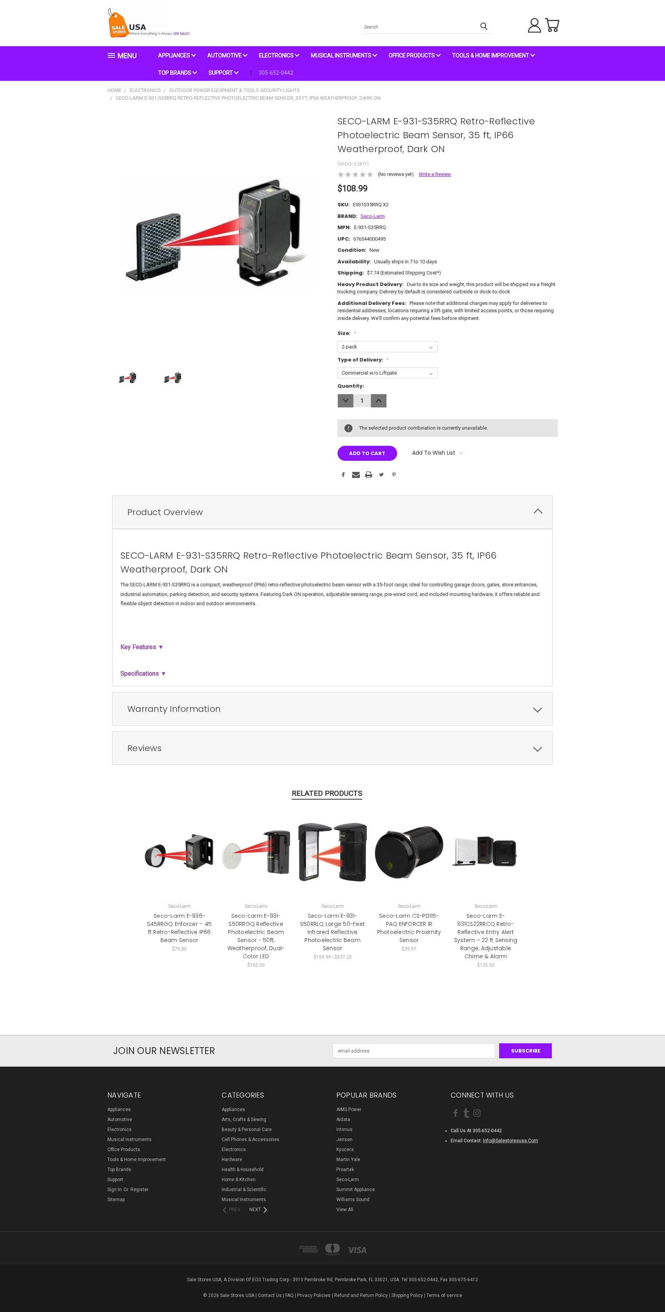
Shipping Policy (407, 1295)
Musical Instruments (342, 55)
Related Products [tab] (327, 793)
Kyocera (345, 1149)
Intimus (344, 1129)
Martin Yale (348, 1159)
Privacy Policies (314, 1295)
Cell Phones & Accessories (250, 1139)
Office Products (412, 55)
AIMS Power (348, 1109)
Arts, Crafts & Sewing (244, 1119)
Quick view (179, 845)
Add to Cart (256, 858)
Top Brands (175, 73)
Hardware (232, 1159)
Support (221, 73)
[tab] (332, 512)
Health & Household (243, 1169)
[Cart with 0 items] (552, 25)
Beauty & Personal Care (247, 1129)
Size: (347, 333)
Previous (645, 1288)
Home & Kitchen (239, 1179)
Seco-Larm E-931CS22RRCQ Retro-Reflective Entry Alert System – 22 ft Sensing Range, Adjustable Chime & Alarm (486, 936)
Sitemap (116, 1199)
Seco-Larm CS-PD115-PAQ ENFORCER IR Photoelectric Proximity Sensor (409, 928)
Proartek (345, 1169)
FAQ (289, 1295)
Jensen (344, 1139)
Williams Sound (352, 1199)
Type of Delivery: (363, 359)
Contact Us (270, 1295)
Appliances (174, 55)
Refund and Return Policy (361, 1295)
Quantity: (351, 386)
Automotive (225, 55)
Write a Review (435, 174)
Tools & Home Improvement (491, 55)
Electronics (277, 55)
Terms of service (444, 1295)
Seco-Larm (347, 1179)
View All (344, 1209)
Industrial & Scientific (244, 1189)
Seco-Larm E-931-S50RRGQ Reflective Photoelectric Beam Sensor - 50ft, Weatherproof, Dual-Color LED (256, 936)
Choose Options (179, 858)
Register (139, 1189)
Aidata (343, 1119)
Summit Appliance (355, 1189)
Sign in (115, 1189)
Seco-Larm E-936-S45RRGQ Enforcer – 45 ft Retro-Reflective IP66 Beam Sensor (179, 928)
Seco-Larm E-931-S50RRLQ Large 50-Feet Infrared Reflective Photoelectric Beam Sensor (332, 932)
